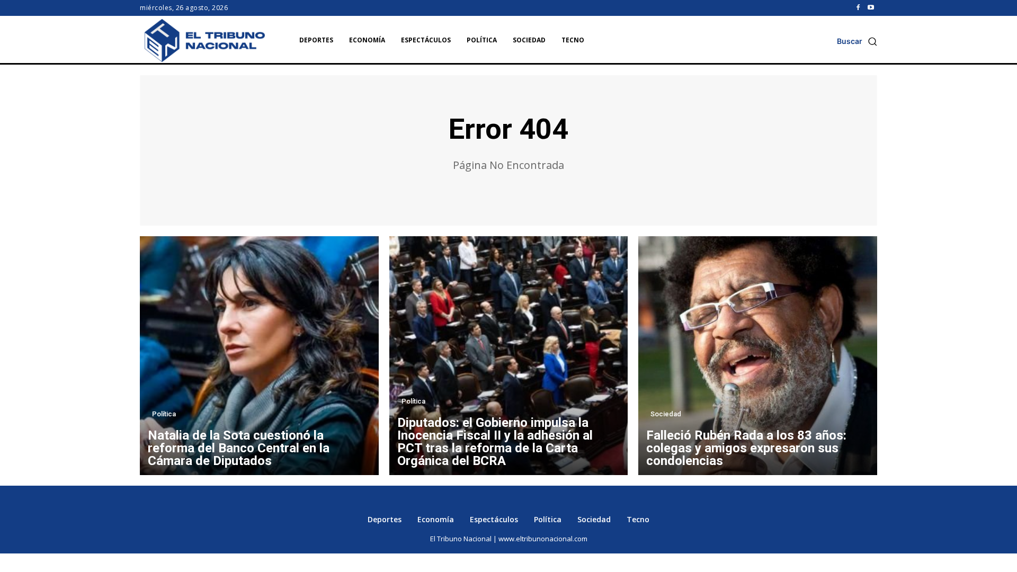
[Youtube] (870, 8)
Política (164, 414)
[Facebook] (858, 8)
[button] (857, 41)
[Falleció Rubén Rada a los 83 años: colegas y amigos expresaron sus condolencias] (757, 355)
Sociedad (665, 414)
